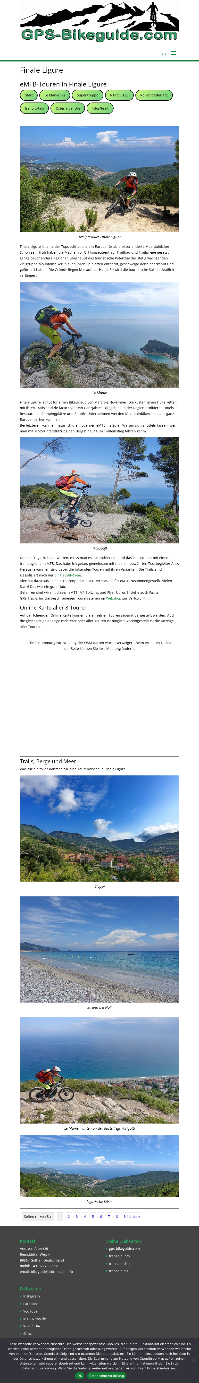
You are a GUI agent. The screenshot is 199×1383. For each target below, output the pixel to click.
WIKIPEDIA (31, 1326)
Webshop (113, 598)
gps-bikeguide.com (124, 1248)
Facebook (30, 1303)
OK (79, 1376)
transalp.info (119, 1256)
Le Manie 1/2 (54, 95)
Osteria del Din (68, 108)
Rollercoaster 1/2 (154, 95)
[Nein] (193, 1360)
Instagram (31, 1296)
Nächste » (132, 1216)
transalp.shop (120, 1263)
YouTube (30, 1311)
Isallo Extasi (34, 108)
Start (29, 95)
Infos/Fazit (100, 108)
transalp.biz (118, 1271)
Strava (28, 1333)
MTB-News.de (34, 1318)
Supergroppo (87, 95)
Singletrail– (68, 575)
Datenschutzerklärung (106, 1376)
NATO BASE (119, 95)
